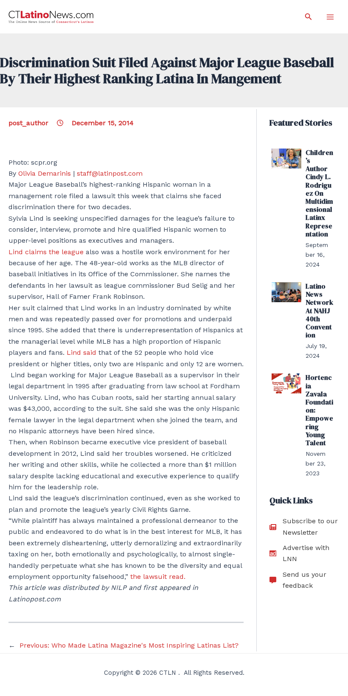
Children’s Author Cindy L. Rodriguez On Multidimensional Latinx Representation (319, 193)
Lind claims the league (46, 252)
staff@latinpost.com (110, 173)
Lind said (81, 352)
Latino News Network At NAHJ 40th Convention (319, 310)
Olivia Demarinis (44, 173)
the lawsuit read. (157, 577)
